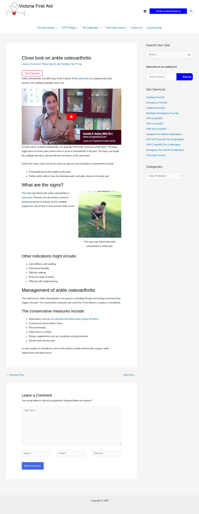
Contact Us (136, 27)
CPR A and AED (154, 118)
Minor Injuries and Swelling (55, 64)
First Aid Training (45, 27)
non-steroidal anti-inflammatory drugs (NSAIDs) (74, 319)
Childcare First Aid (155, 108)
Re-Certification (91, 27)
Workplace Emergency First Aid (162, 113)
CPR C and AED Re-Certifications (163, 144)
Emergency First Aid (156, 102)
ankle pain (27, 197)
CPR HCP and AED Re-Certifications (165, 139)
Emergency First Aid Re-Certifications (165, 150)
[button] (168, 11)
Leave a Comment (31, 64)
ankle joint (83, 78)
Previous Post (15, 375)
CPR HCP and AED (156, 129)
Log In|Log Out (154, 27)
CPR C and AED (154, 123)
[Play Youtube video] (71, 117)
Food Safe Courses (116, 27)
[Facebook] (145, 11)
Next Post (130, 375)
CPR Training (68, 27)
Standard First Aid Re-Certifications (164, 134)
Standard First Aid (155, 97)
